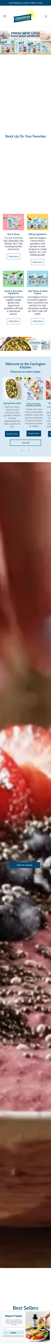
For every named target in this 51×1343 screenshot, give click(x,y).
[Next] (29, 450)
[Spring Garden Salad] (12, 388)
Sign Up (13, 1333)
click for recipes (24, 865)
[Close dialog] (48, 1313)
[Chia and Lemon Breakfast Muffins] (33, 389)
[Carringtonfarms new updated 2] (25, 42)
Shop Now (13, 256)
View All (25, 442)
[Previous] (22, 450)
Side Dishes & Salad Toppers (37, 292)
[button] (45, 16)
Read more (12, 433)
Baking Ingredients (37, 234)
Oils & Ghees (13, 234)
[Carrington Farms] (24, 16)
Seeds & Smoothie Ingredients (13, 292)
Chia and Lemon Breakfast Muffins (33, 404)
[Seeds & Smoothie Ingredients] (13, 279)
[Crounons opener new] (25, 344)
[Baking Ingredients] (37, 222)
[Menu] (4, 16)
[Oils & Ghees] (13, 222)
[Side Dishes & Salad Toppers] (37, 279)
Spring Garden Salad (12, 403)
